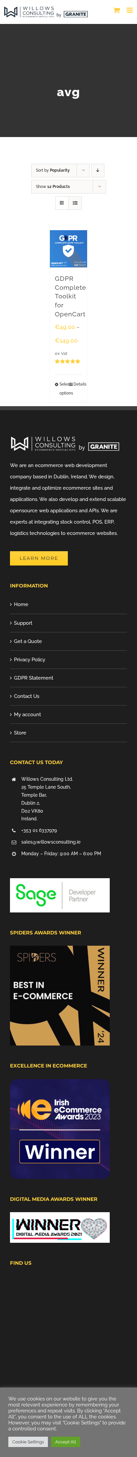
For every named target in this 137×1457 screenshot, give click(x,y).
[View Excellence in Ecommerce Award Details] (60, 1085)
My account (27, 715)
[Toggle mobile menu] (130, 10)
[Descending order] (97, 170)
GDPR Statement (33, 678)
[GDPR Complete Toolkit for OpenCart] (68, 248)
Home (21, 604)
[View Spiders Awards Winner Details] (60, 951)
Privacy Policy (29, 660)
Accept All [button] (65, 1441)
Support (23, 623)
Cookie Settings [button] (28, 1441)
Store (20, 733)
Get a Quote (28, 641)
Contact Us (26, 696)
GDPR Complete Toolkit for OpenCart (70, 296)
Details (77, 384)
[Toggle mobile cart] (116, 10)
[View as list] (74, 203)
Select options (64, 389)
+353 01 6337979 (39, 830)
